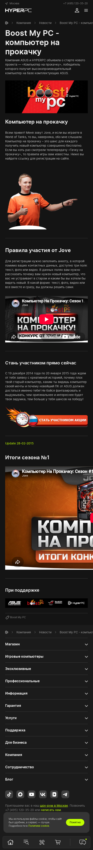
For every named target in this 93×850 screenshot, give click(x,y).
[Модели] (26, 842)
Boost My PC (18, 617)
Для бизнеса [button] (16, 742)
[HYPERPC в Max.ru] (20, 794)
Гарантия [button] (13, 705)
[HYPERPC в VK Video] (54, 794)
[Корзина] (57, 842)
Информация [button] (16, 693)
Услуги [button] (11, 718)
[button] (12, 3)
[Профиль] (77, 10)
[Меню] (86, 10)
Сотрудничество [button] (19, 767)
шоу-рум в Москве (54, 805)
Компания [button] (13, 755)
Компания (23, 23)
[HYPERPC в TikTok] (9, 794)
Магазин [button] (12, 644)
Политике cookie (38, 825)
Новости (45, 23)
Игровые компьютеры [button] (24, 656)
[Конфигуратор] (41, 842)
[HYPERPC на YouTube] (31, 794)
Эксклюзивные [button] (18, 669)
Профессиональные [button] (22, 681)
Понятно (75, 822)
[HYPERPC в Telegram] (65, 794)
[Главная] (6, 23)
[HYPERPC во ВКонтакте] (43, 794)
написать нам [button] (51, 810)
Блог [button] (9, 779)
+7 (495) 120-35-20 (75, 3)
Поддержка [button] (15, 730)
